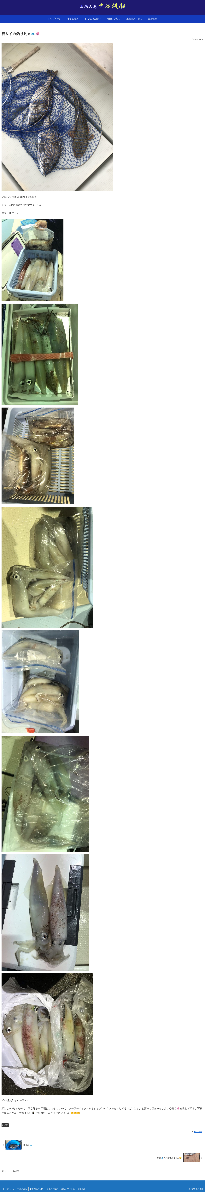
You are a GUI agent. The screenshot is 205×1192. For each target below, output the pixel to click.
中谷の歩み (22, 1189)
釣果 (6, 1125)
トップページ (8, 1189)
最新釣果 (82, 1189)
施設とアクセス (68, 1189)
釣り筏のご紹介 (37, 1189)
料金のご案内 (52, 1189)
